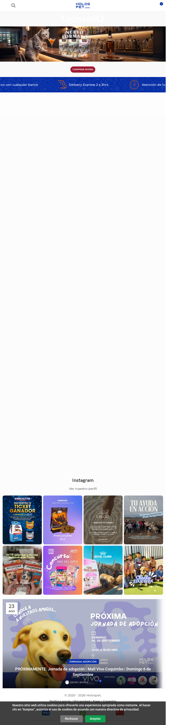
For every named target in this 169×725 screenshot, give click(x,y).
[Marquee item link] (61, 84)
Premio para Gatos (100, 447)
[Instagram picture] (22, 520)
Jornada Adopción (83, 661)
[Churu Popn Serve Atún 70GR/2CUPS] (123, 397)
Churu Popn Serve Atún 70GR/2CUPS (113, 441)
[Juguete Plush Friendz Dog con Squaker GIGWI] (42, 397)
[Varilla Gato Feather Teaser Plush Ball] (123, 184)
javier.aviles (79, 682)
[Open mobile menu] (5, 5)
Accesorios (14, 234)
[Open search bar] (13, 5)
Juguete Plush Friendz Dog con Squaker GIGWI (38, 441)
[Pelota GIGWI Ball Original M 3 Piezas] (42, 184)
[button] (76, 151)
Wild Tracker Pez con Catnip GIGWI (111, 333)
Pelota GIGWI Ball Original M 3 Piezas (32, 229)
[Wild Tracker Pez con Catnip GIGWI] (123, 288)
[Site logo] (83, 5)
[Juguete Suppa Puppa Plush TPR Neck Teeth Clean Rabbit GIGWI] (42, 288)
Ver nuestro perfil (83, 489)
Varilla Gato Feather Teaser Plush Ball (114, 229)
